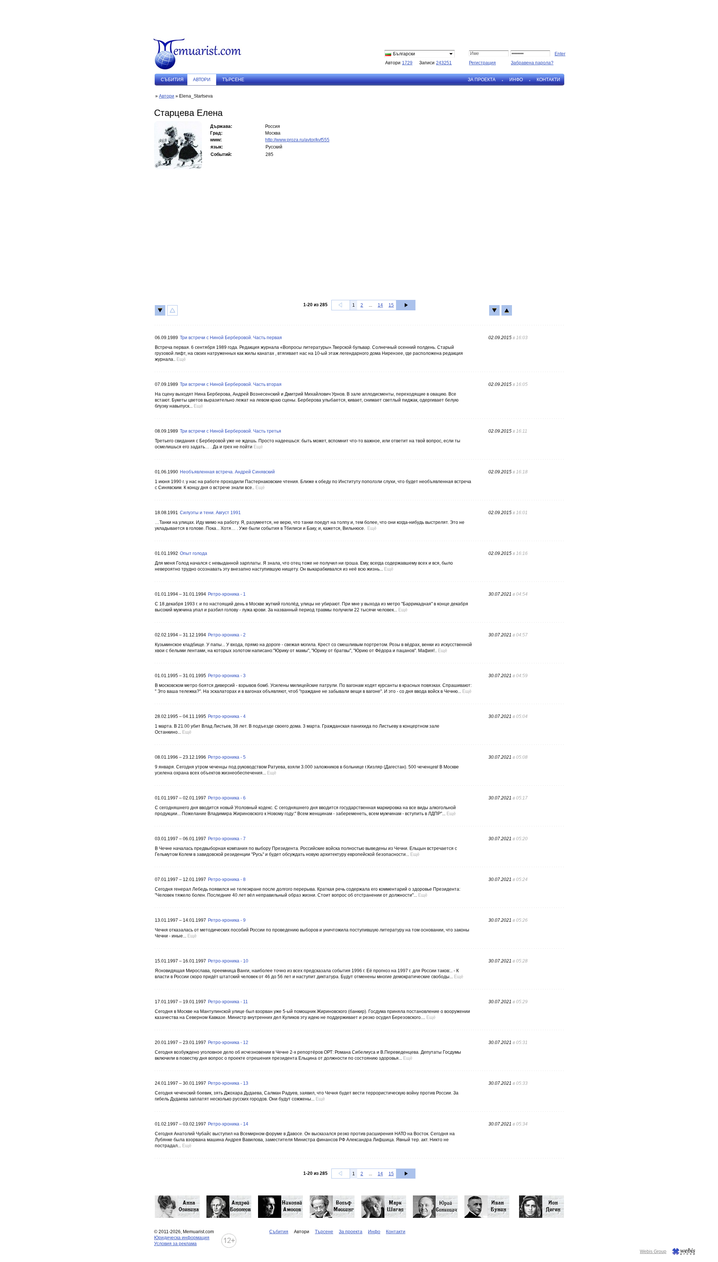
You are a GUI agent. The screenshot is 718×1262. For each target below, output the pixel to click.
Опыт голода (193, 553)
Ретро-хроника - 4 (227, 716)
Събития (172, 79)
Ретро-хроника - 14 (228, 1124)
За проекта (481, 79)
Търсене (233, 79)
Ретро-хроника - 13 (228, 1083)
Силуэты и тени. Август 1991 (210, 512)
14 (380, 305)
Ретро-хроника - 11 (228, 1001)
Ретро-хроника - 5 (227, 757)
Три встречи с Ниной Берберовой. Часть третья (230, 431)
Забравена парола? (532, 62)
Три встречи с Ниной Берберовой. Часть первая (231, 337)
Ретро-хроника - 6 (227, 798)
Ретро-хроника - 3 (227, 675)
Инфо (516, 79)
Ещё (181, 359)
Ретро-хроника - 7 (227, 838)
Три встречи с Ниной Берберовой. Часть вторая (231, 384)
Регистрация (482, 62)
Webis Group (653, 1251)
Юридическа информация (181, 1237)
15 (391, 305)
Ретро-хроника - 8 (227, 879)
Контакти (548, 79)
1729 (407, 62)
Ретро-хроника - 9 (227, 920)
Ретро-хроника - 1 (227, 594)
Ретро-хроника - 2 (227, 635)
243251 (444, 62)
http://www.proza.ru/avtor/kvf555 (297, 139)
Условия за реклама (175, 1243)
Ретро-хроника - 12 (228, 1042)
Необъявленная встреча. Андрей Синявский (227, 472)
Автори (166, 96)
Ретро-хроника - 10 (228, 961)
